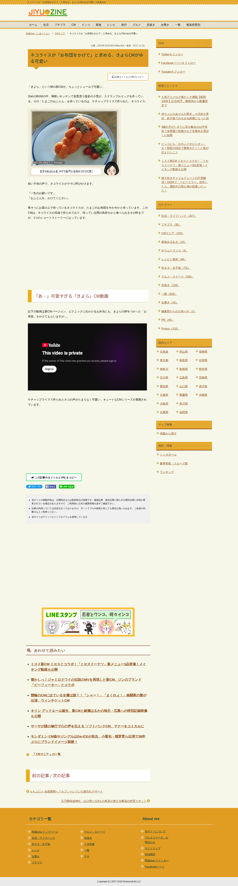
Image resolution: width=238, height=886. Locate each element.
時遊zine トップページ (45, 831)
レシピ (111, 24)
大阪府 (164, 403)
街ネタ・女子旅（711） (176, 267)
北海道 (164, 351)
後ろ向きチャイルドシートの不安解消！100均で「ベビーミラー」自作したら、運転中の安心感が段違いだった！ (184, 184)
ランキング (167, 472)
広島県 (183, 377)
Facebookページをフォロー (178, 62)
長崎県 (203, 351)
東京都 (164, 360)
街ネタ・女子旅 (41, 844)
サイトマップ (152, 848)
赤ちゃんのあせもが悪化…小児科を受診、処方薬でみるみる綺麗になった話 (185, 116)
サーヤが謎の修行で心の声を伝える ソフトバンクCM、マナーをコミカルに (87, 726)
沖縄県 (203, 394)
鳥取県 (183, 360)
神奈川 (164, 369)
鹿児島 (203, 386)
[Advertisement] (88, 251)
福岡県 (183, 412)
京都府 (164, 394)
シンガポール (168, 454)
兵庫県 (164, 412)
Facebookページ (154, 866)
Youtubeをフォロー (173, 71)
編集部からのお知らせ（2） (178, 311)
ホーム (33, 24)
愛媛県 (183, 394)
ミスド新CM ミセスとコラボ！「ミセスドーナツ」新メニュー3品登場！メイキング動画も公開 (184, 165)
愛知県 (164, 386)
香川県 (183, 403)
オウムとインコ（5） (174, 250)
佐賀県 (203, 360)
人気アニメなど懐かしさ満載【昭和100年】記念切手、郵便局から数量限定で (184, 101)
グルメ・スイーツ (94, 831)
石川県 (164, 377)
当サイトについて (155, 831)
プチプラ (60, 24)
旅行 (124, 24)
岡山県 (183, 351)
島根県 (183, 369)
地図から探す (168, 433)
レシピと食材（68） (174, 259)
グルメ (137, 24)
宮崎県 (203, 377)
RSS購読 (150, 854)
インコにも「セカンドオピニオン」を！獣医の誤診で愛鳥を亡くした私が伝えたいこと (185, 148)
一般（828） (169, 293)
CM (73, 24)
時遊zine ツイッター (157, 860)
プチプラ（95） (171, 224)
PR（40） (167, 319)
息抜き (151, 24)
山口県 (183, 386)
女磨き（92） (169, 302)
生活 (46, 24)
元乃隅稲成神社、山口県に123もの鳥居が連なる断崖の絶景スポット (104, 801)
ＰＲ (86, 856)
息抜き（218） (170, 285)
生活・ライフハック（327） (179, 215)
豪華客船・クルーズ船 (174, 463)
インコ (86, 24)
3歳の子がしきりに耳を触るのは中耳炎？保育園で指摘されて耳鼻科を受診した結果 (185, 131)
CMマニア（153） (172, 233)
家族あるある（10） (174, 241)
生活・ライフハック (43, 838)
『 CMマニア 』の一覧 (46, 754)
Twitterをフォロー (172, 54)
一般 (178, 24)
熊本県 (203, 369)
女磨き (165, 24)
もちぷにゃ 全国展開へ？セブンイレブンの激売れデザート (66, 791)
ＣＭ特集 (89, 844)
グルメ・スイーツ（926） (177, 276)
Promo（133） (170, 328)
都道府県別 (193, 24)
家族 (98, 24)
